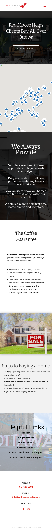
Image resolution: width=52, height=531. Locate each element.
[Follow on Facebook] (23, 509)
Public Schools (26, 442)
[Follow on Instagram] (29, 509)
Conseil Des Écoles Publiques (26, 457)
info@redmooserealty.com (26, 497)
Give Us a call (26, 49)
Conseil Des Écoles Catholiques (26, 452)
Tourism (26, 433)
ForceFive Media (35, 527)
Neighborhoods (26, 438)
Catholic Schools (26, 447)
